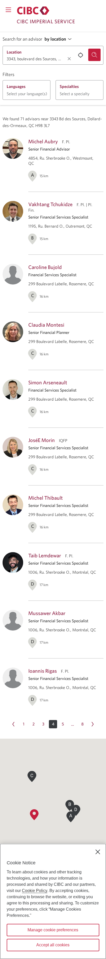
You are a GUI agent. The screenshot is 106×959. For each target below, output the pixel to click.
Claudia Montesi (46, 324)
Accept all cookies (52, 945)
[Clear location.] (69, 58)
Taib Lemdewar (44, 555)
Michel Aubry (43, 141)
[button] (59, 39)
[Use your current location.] (80, 55)
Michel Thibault (45, 498)
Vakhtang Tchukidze (50, 204)
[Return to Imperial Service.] (33, 10)
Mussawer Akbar (46, 613)
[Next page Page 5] (92, 724)
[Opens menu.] (8, 10)
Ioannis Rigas (42, 671)
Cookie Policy (34, 890)
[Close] (98, 852)
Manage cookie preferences (53, 930)
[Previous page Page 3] (13, 724)
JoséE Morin (41, 440)
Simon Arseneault (47, 382)
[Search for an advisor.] (94, 55)
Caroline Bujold (45, 267)
